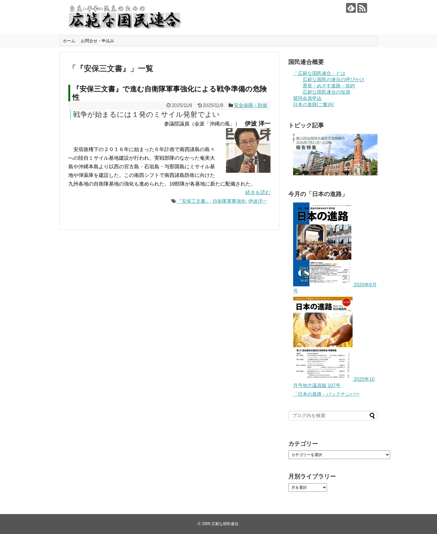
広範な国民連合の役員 (326, 92)
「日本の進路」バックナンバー (326, 394)
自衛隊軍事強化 (229, 201)
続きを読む (258, 192)
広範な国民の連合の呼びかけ (333, 79)
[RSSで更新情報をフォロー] (362, 8)
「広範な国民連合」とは (319, 73)
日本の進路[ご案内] (313, 104)
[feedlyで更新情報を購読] (351, 8)
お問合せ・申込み (97, 40)
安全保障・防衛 (250, 105)
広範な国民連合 (224, 524)
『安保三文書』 (193, 201)
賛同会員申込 (307, 98)
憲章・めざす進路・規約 (329, 85)
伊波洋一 (257, 201)
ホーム (69, 40)
